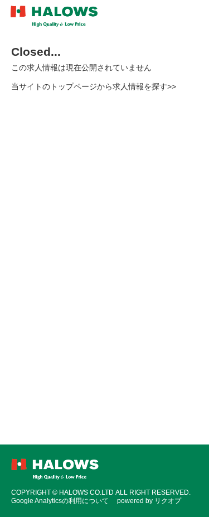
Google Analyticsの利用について (60, 501)
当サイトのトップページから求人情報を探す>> (93, 86)
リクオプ (167, 501)
